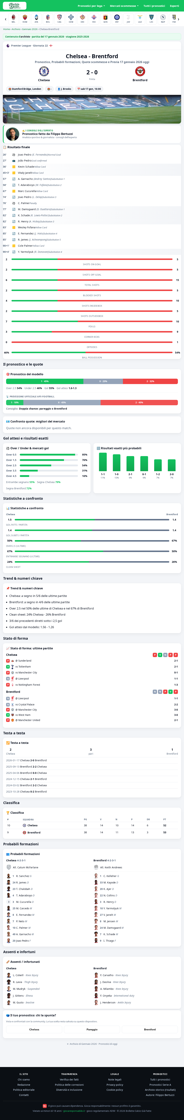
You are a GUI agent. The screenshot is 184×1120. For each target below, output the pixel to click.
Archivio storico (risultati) (160, 1089)
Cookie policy (115, 1089)
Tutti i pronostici (154, 6)
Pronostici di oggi (108, 1043)
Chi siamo (24, 1079)
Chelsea (34, 1029)
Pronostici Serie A (160, 1084)
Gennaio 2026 (30, 29)
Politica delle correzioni (69, 1084)
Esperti (174, 6)
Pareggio (92, 1029)
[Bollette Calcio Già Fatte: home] (14, 6)
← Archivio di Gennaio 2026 (82, 1043)
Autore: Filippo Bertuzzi (160, 1095)
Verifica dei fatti (69, 1079)
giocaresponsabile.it (74, 1110)
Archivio (16, 29)
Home (6, 29)
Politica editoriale (23, 1089)
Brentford (150, 1029)
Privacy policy (115, 1084)
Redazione (23, 1084)
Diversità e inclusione (69, 1089)
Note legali (114, 1079)
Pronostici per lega (90, 6)
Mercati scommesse (123, 6)
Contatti (24, 1095)
